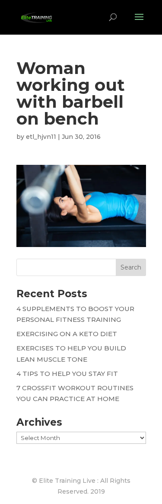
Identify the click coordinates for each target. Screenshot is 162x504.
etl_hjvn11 (41, 137)
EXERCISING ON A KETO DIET (66, 334)
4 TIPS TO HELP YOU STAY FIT (67, 373)
